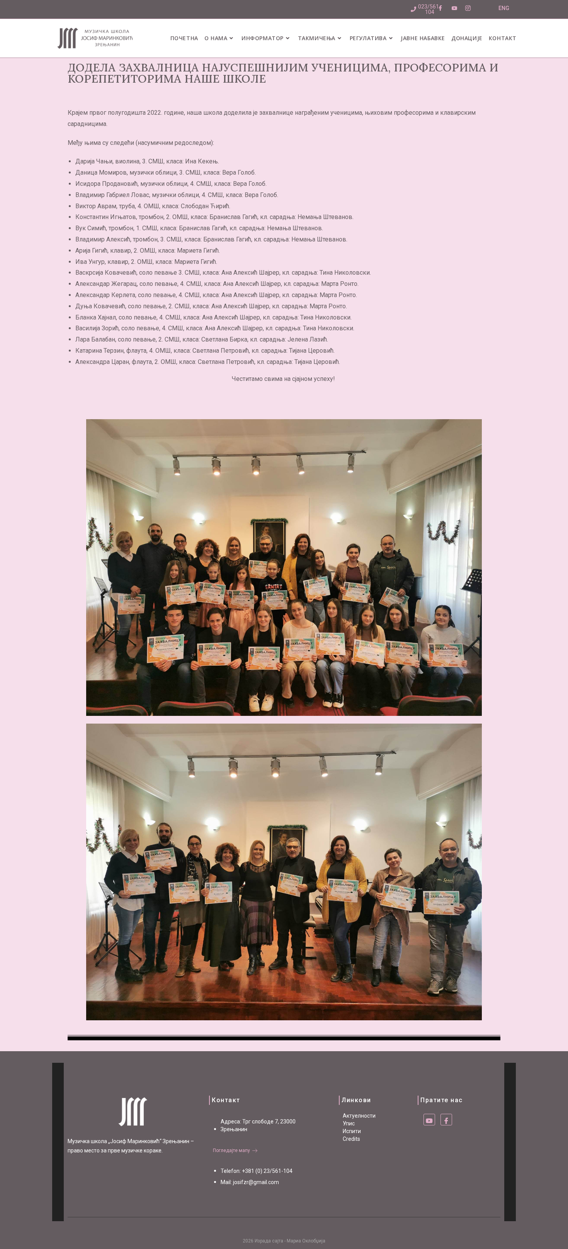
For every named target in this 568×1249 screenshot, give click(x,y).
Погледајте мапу (231, 1150)
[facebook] (446, 1119)
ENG (503, 8)
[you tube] (429, 1119)
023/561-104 (429, 9)
